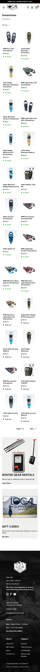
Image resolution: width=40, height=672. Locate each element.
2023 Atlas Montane (25, 350)
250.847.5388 (11, 609)
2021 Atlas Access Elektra (28, 414)
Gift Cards (10, 647)
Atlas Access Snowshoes (8, 218)
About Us (9, 644)
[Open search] (28, 7)
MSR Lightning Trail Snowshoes (29, 84)
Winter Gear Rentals (25, 655)
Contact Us (10, 654)
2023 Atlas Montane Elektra (27, 151)
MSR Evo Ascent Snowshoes (9, 382)
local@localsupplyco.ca (15, 613)
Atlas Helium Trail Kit (28, 186)
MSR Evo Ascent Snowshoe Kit (27, 218)
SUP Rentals (25, 650)
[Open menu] (3, 7)
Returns (24, 644)
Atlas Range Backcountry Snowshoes (8, 152)
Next (32, 429)
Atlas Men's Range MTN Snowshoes (28, 316)
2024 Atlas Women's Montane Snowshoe (10, 85)
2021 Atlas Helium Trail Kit (28, 382)
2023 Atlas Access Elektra (10, 350)
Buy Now (5, 537)
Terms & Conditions (12, 667)
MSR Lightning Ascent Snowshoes (29, 250)
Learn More (6, 483)
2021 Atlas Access (10, 413)
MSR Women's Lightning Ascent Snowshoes (28, 283)
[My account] (32, 7)
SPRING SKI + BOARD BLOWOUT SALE (20, 1)
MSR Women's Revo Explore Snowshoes (11, 282)
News (8, 650)
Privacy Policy (24, 667)
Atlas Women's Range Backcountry (11, 186)
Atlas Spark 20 (9, 249)
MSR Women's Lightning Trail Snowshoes (9, 317)
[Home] (20, 562)
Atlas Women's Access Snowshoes (11, 118)
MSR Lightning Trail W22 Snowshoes (29, 119)
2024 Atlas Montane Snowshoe (25, 51)
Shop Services (26, 647)
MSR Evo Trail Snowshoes (8, 50)
